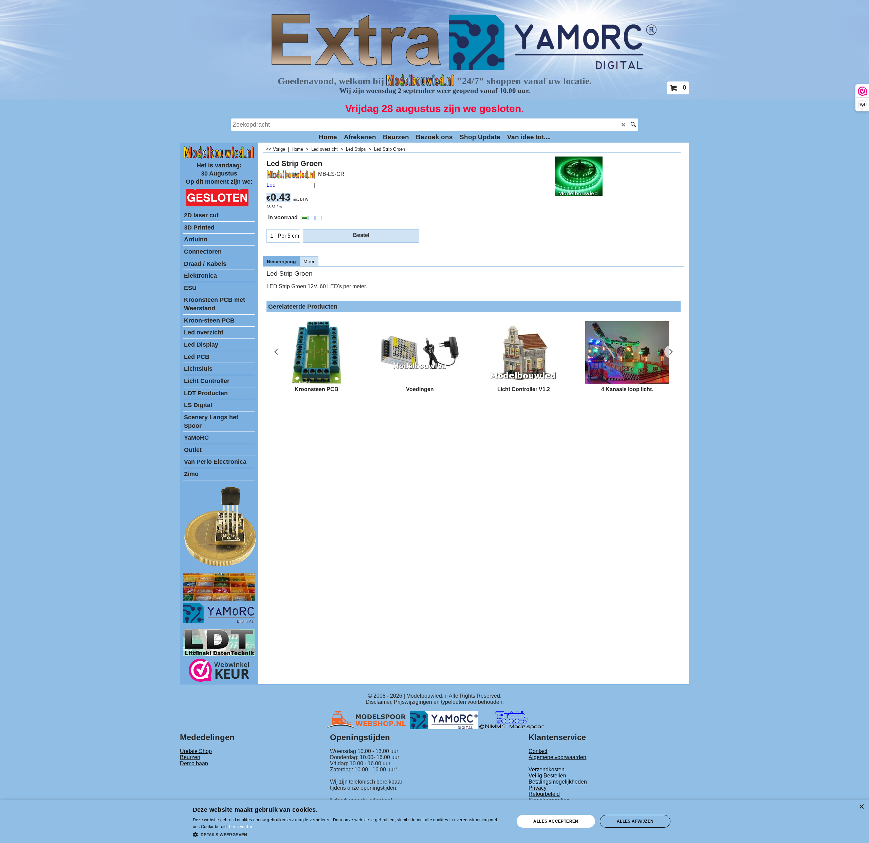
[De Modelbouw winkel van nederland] (219, 157)
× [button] (861, 806)
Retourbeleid (544, 794)
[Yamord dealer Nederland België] (444, 720)
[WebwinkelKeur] (219, 671)
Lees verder (240, 826)
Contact (538, 751)
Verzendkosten (547, 769)
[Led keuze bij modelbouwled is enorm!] (219, 599)
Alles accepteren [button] (555, 821)
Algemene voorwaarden (557, 757)
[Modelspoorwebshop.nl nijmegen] (367, 720)
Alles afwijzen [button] (635, 821)
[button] (349, 834)
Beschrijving (281, 261)
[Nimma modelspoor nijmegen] (511, 720)
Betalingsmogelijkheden (558, 782)
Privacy (538, 788)
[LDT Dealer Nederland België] (220, 566)
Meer (309, 261)
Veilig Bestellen (547, 775)
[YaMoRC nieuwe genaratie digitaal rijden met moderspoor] (219, 621)
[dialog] (434, 821)
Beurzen (190, 757)
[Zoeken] (633, 124)
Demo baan (194, 763)
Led (271, 185)
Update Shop (196, 751)
